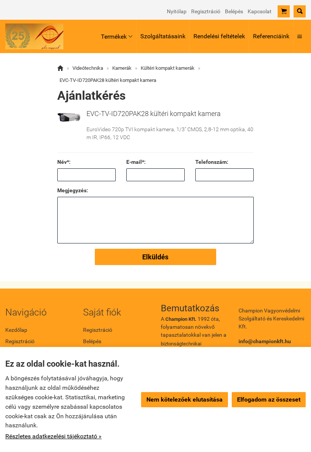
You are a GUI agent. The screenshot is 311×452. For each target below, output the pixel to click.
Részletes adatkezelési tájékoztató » (53, 436)
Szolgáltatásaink (162, 36)
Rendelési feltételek (219, 36)
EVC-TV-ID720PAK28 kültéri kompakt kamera (108, 80)
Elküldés (155, 257)
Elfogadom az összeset (268, 399)
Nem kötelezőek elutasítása (184, 399)
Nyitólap (177, 11)
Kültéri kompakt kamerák (168, 68)
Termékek (116, 36)
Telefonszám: (211, 162)
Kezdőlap (16, 330)
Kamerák (122, 68)
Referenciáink (271, 36)
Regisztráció (205, 11)
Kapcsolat (260, 11)
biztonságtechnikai (181, 344)
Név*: (64, 162)
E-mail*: (136, 162)
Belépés (234, 11)
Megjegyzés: (72, 190)
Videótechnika (87, 68)
